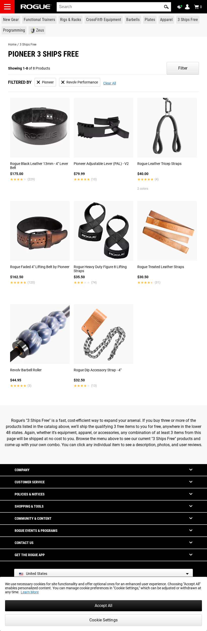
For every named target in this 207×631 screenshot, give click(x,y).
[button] (166, 7)
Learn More (30, 592)
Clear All (109, 83)
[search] (114, 7)
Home (12, 44)
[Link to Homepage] (36, 6)
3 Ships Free (28, 44)
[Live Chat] (180, 7)
